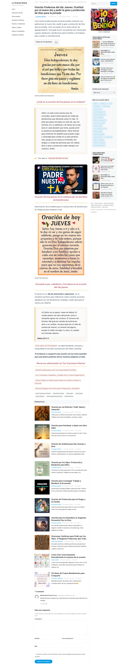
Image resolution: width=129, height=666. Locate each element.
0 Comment (78, 412)
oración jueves (79, 393)
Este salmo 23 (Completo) (46, 346)
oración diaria (98, 131)
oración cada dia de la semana (43, 393)
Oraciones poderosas (100, 114)
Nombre (37, 638)
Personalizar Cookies (108, 205)
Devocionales (16, 16)
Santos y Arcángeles (18, 31)
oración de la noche (99, 123)
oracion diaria (69, 393)
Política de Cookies (96, 207)
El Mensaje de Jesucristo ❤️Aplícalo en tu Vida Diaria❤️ (107, 159)
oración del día (98, 125)
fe (110, 103)
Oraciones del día (17, 13)
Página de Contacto (18, 35)
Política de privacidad (96, 205)
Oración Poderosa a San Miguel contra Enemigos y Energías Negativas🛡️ (107, 69)
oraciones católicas (99, 111)
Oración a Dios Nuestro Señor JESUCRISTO (108, 60)
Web (36, 646)
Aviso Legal (105, 207)
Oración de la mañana (58, 393)
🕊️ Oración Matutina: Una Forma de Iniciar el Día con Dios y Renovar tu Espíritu (108, 43)
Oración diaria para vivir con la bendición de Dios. (55, 370)
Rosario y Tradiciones (18, 24)
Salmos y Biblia (16, 27)
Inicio (13, 9)
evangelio (103, 103)
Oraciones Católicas (18, 20)
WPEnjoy (94, 212)
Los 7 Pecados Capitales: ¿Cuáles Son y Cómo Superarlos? (60, 375)
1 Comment (75, 16)
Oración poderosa (40, 396)
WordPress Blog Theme (110, 209)
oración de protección (100, 128)
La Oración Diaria (19, 3)
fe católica (105, 106)
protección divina (69, 396)
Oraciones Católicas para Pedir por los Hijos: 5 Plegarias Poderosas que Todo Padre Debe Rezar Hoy (68, 538)
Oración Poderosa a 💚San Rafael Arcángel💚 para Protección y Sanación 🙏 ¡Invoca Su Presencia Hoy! (108, 78)
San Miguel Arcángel (99, 145)
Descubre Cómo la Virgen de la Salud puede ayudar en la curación (107, 194)
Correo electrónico (68, 638)
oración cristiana (98, 117)
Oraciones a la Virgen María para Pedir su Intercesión (107, 167)
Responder (44, 603)
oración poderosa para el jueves (54, 396)
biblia (96, 103)
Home (36, 2)
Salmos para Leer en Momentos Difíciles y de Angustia (107, 185)
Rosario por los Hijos (99, 142)
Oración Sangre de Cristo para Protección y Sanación (57, 388)
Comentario (39, 619)
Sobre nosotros (99, 203)
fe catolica (97, 106)
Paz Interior (108, 137)
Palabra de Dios (98, 137)
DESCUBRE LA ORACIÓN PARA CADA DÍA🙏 (108, 52)
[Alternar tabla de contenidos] (55, 42)
